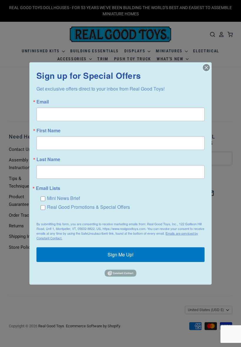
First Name (48, 130)
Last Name (48, 159)
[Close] (206, 67)
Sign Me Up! (120, 254)
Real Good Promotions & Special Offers (88, 206)
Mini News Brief (63, 198)
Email (42, 101)
